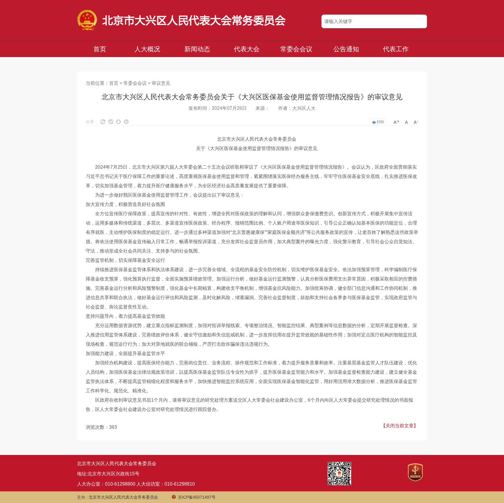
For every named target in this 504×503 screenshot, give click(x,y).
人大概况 (147, 49)
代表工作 (396, 49)
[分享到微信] (102, 121)
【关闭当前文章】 (399, 425)
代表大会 (247, 49)
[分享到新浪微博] (110, 121)
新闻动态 (197, 49)
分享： (92, 122)
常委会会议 (296, 49)
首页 (99, 49)
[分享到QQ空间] (126, 121)
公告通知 (346, 49)
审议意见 (161, 83)
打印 (380, 122)
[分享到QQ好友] (118, 121)
